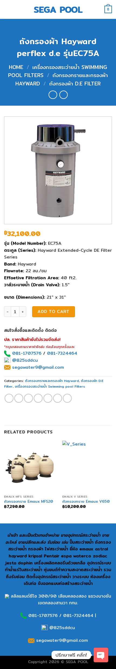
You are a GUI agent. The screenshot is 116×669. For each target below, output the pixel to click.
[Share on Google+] (57, 398)
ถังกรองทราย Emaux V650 (86, 501)
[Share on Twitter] (28, 398)
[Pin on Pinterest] (47, 398)
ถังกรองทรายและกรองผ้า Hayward (52, 380)
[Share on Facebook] (18, 398)
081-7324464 (62, 353)
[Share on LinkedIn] (67, 398)
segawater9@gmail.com (37, 367)
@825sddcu (24, 360)
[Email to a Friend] (38, 398)
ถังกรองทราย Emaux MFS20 (28, 501)
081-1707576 (27, 353)
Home (16, 67)
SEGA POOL (58, 9)
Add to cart (53, 311)
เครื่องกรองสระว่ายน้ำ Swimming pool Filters (50, 386)
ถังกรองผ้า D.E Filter (75, 84)
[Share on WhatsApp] (9, 398)
